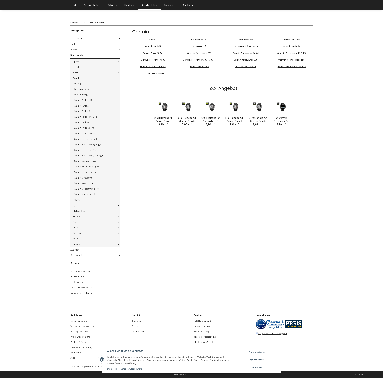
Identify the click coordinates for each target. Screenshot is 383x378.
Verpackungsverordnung (82, 326)
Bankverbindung (78, 276)
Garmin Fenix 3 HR (291, 39)
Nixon (75, 222)
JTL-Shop (367, 374)
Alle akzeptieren (257, 352)
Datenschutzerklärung (131, 369)
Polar (75, 227)
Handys (74, 49)
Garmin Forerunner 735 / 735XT (199, 59)
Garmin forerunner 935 (245, 59)
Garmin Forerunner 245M (245, 53)
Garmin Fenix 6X (291, 46)
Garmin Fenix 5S (199, 46)
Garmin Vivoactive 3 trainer (292, 66)
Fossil (75, 72)
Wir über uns (138, 331)
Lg (74, 205)
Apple (76, 61)
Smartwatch (76, 55)
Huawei (76, 200)
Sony (75, 238)
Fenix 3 (152, 39)
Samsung (77, 233)
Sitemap (136, 326)
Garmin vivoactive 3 (245, 66)
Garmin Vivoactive (199, 66)
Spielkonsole (76, 255)
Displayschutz (77, 38)
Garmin (76, 78)
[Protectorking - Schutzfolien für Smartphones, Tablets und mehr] (75, 5)
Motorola (77, 216)
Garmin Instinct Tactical (153, 66)
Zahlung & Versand (79, 342)
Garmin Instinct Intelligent (291, 59)
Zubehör (74, 250)
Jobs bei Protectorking (81, 287)
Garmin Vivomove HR (153, 73)
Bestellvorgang (77, 282)
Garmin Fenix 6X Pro (153, 53)
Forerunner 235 (245, 39)
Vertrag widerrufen (79, 331)
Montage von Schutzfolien (83, 293)
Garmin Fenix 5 (153, 46)
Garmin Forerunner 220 (199, 53)
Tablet (73, 44)
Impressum (112, 369)
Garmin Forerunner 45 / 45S (291, 53)
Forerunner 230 (199, 39)
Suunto (76, 244)
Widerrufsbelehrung (80, 337)
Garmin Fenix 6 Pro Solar (245, 46)
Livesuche (137, 321)
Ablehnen (257, 367)
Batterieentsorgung (79, 321)
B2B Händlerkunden (80, 271)
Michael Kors (79, 211)
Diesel (76, 67)
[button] (95, 38)
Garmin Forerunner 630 (153, 59)
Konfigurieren (257, 359)
